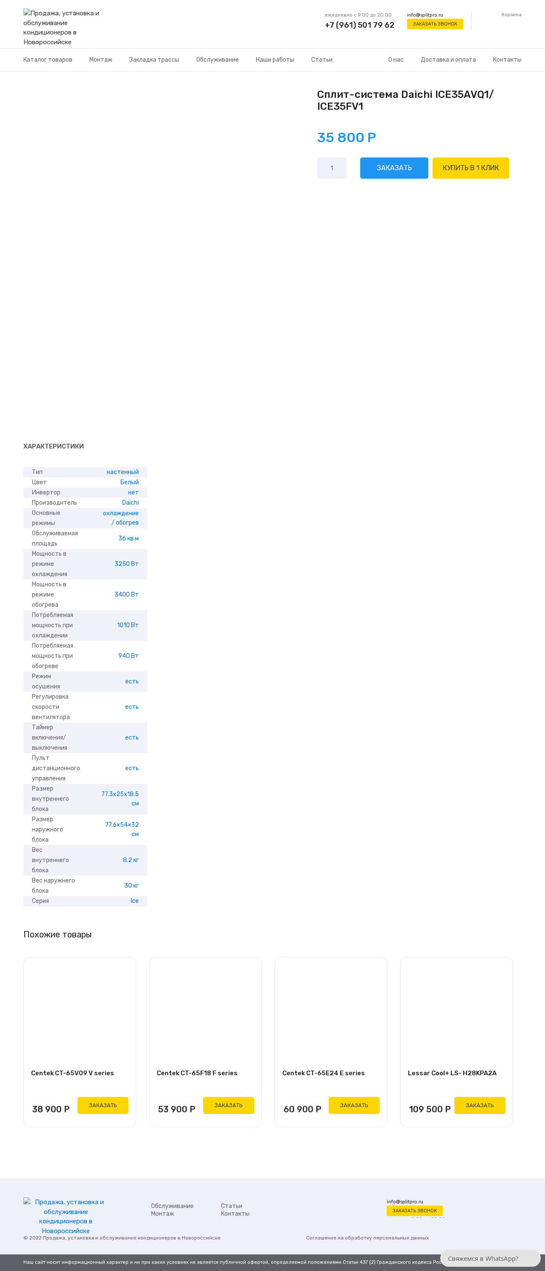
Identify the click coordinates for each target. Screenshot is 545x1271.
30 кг (131, 885)
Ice (135, 901)
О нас (396, 59)
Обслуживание (217, 59)
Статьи (322, 59)
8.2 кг (131, 860)
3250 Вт (127, 564)
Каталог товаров (47, 59)
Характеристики (53, 446)
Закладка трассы (154, 59)
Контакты (507, 59)
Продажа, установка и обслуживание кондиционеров (109, 1238)
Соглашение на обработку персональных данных (367, 1238)
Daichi (130, 502)
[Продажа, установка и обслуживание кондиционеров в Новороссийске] (65, 28)
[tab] (53, 447)
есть (132, 681)
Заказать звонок (435, 24)
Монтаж (100, 59)
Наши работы (275, 59)
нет (133, 492)
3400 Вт (127, 594)
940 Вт (128, 656)
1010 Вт (128, 625)
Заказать (394, 168)
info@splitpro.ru (425, 15)
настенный (123, 472)
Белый (129, 482)
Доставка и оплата (448, 59)
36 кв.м (128, 538)
